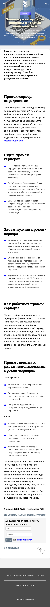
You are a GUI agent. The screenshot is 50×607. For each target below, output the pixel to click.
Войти (8, 540)
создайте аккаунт (24, 540)
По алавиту (29, 576)
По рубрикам (18, 576)
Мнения (25, 13)
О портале (40, 576)
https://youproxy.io (13, 140)
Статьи (8, 576)
